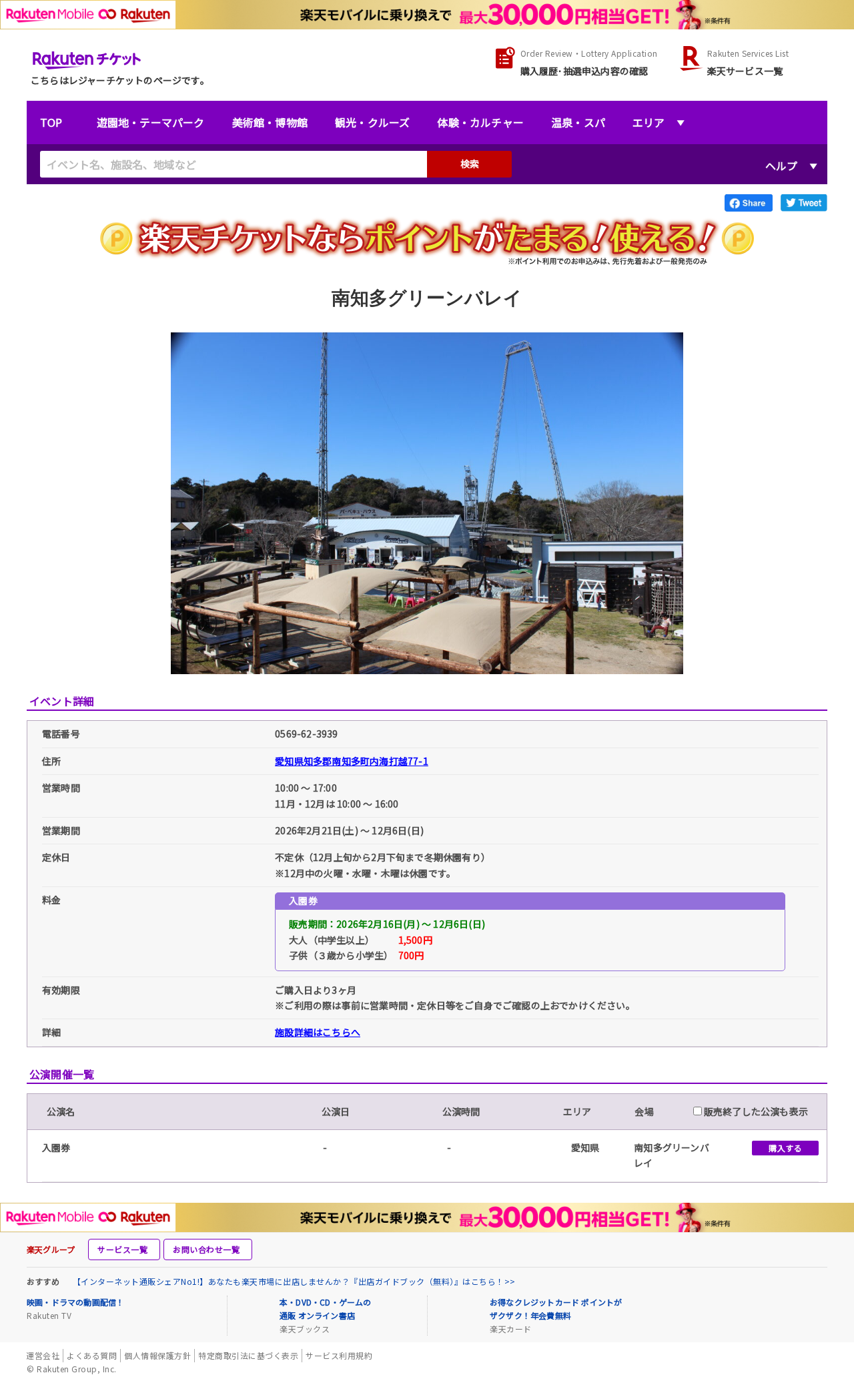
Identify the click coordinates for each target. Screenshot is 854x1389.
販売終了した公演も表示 (755, 1111)
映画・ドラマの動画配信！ (75, 1302)
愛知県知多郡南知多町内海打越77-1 (351, 761)
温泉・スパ (578, 122)
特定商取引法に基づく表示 (248, 1355)
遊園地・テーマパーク (151, 122)
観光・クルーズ (372, 122)
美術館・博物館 (270, 122)
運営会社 (42, 1355)
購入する (785, 1147)
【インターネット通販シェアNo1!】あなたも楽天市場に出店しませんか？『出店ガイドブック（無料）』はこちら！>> (294, 1281)
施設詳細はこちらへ (317, 1032)
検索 (469, 163)
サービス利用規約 (339, 1355)
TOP (51, 122)
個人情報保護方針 (157, 1355)
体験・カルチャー (480, 122)
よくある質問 (92, 1355)
